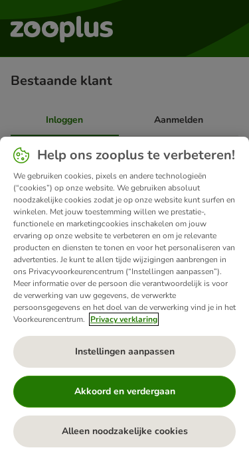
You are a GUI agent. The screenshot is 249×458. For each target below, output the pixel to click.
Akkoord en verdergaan (124, 391)
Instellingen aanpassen (125, 351)
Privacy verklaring (123, 319)
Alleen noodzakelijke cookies (125, 431)
